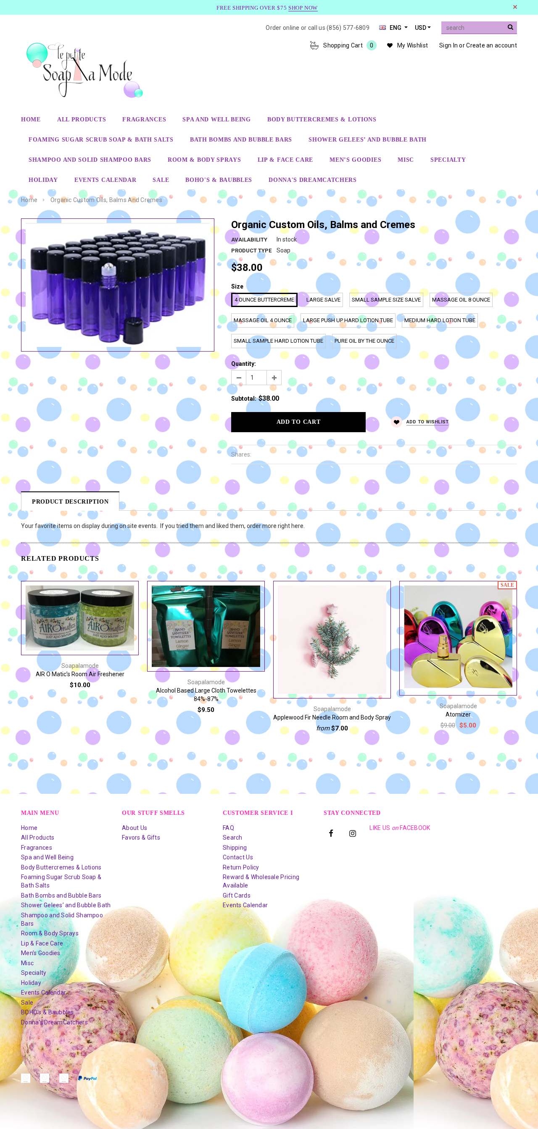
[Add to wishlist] (80, 583)
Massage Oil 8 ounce (461, 300)
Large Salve (323, 300)
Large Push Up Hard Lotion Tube (348, 320)
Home (29, 200)
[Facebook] (331, 832)
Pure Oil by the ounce (364, 341)
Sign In (448, 45)
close (515, 7)
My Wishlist (412, 45)
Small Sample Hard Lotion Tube (278, 341)
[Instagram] (352, 832)
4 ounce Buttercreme (264, 300)
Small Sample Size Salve (386, 300)
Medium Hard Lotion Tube (439, 320)
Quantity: (243, 363)
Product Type (251, 250)
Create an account (491, 45)
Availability (249, 239)
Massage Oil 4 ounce (263, 320)
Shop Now (303, 8)
